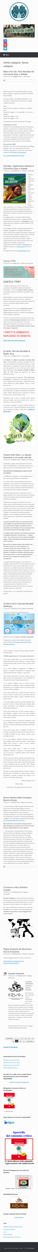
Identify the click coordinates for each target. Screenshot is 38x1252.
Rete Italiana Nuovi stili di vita (11, 1237)
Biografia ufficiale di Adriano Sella (12, 1227)
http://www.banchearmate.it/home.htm (14, 820)
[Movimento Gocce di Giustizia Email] (5, 48)
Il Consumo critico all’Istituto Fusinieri (15, 888)
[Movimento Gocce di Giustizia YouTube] (5, 45)
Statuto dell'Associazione (10, 1068)
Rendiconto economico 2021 (11, 1060)
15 (25, 1038)
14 (22, 1038)
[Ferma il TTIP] (19, 272)
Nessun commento (28, 171)
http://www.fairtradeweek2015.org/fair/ (14, 155)
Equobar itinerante (16, 973)
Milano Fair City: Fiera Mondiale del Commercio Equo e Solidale (18, 73)
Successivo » (30, 1041)
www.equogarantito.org (23, 251)
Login (4, 1232)
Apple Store (20, 246)
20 (20, 1041)
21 (23, 1041)
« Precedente (9, 1038)
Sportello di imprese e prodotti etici (19, 1082)
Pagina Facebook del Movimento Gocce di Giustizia (17, 950)
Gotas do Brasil (19, 1217)
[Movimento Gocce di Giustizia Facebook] (5, 41)
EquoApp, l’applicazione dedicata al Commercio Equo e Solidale (18, 167)
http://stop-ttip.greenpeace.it (14, 340)
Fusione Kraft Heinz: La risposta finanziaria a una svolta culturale (17, 456)
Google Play (26, 244)
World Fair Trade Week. (19, 152)
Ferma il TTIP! (9, 261)
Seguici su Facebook (10, 1047)
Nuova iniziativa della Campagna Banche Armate (17, 798)
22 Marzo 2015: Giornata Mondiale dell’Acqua (18, 605)
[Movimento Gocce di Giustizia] (19, 11)
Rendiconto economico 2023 (11, 1065)
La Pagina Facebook (9, 1229)
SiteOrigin (31, 1248)
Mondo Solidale (7, 1234)
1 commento (26, 76)
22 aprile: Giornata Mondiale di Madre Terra (16, 352)
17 (32, 1038)
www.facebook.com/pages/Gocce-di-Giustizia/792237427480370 (13, 962)
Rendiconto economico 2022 (11, 1062)
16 (29, 1038)
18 (13, 1041)
